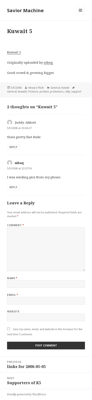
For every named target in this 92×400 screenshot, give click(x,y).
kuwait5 (22, 91)
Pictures (33, 91)
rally (67, 91)
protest (44, 91)
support (76, 91)
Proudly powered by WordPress (26, 394)
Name (12, 278)
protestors (57, 91)
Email (12, 295)
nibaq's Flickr (36, 87)
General (55, 87)
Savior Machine (25, 10)
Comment (15, 225)
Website (13, 311)
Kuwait (65, 87)
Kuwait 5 (14, 52)
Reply (13, 147)
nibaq (48, 62)
